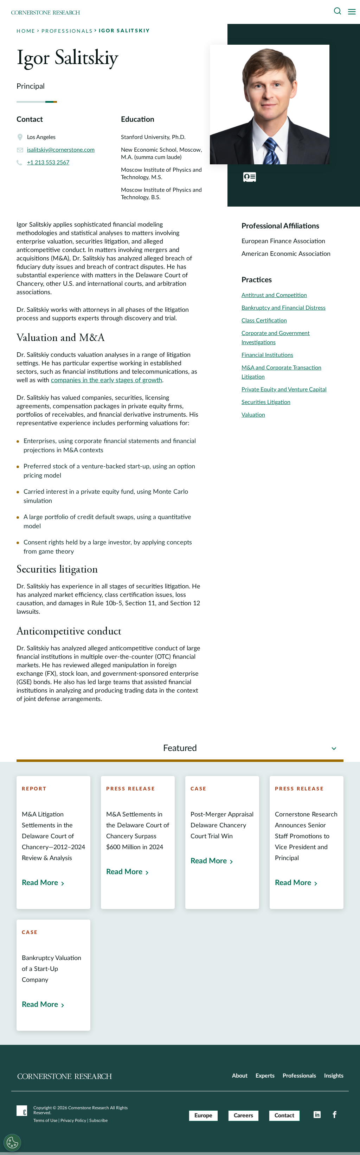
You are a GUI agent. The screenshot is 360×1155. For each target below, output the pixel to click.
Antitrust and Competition (274, 295)
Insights (333, 1076)
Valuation (253, 415)
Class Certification (264, 320)
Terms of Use (45, 1120)
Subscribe (98, 1120)
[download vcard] (249, 177)
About (240, 1076)
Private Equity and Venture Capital (284, 389)
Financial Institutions (267, 355)
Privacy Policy (73, 1120)
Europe (203, 1115)
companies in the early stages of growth (106, 380)
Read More (40, 882)
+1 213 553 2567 (48, 162)
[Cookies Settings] (12, 1142)
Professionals (299, 1076)
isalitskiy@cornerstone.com (61, 150)
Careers (243, 1115)
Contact (284, 1115)
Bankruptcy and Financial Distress (284, 308)
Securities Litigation (266, 402)
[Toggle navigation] (353, 12)
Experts (265, 1076)
